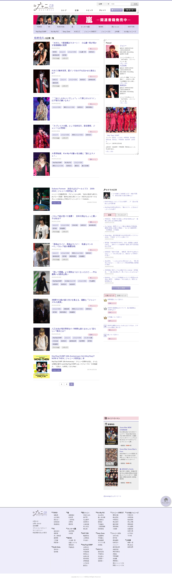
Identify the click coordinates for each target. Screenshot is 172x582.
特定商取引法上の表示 (40, 532)
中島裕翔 (121, 139)
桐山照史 (115, 517)
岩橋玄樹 (66, 309)
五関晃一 (101, 558)
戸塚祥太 (101, 554)
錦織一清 (130, 542)
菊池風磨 (101, 540)
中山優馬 (92, 281)
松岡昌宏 (56, 522)
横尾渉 (100, 522)
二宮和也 (71, 519)
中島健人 (101, 538)
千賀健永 (101, 524)
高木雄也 (132, 137)
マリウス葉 (101, 542)
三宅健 (56, 540)
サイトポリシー (38, 530)
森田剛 (56, 538)
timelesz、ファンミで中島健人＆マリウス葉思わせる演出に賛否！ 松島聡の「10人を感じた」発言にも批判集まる (121, 279)
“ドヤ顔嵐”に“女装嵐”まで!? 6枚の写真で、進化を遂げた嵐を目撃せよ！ (124, 194)
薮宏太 (77, 165)
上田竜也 (86, 538)
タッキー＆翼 (88, 337)
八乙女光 (55, 341)
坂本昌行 (56, 531)
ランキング (122, 215)
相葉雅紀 (71, 515)
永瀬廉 (115, 558)
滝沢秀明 (81, 341)
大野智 (71, 522)
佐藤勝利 (101, 536)
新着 (109, 215)
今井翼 (71, 533)
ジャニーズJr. (72, 52)
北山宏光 (101, 515)
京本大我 (74, 225)
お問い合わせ (37, 523)
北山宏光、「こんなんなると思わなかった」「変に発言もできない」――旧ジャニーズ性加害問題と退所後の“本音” (122, 262)
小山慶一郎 (82, 52)
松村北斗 (91, 52)
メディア (65, 58)
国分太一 (56, 519)
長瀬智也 (56, 524)
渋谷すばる (86, 515)
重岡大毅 (115, 515)
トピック (89, 10)
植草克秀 (130, 547)
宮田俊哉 (101, 529)
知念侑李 (72, 284)
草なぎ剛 (130, 522)
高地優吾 (62, 228)
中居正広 (130, 515)
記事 (76, 10)
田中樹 (64, 55)
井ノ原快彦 (57, 536)
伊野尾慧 (126, 137)
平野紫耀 (115, 556)
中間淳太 (115, 519)
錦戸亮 (85, 517)
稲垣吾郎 (130, 519)
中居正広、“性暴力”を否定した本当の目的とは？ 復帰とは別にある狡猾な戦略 (121, 220)
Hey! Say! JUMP (113, 135)
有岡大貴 (108, 139)
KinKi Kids (56, 547)
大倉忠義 (86, 524)
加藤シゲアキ (73, 542)
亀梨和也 (86, 536)
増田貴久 (71, 545)
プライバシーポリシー (40, 528)
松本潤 (71, 517)
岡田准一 (56, 542)
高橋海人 (115, 561)
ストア (63, 10)
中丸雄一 (86, 540)
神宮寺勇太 (89, 107)
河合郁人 (101, 556)
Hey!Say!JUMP (57, 162)
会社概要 (35, 526)
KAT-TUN (85, 533)
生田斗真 (130, 531)
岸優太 (115, 554)
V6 (54, 529)
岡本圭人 (114, 139)
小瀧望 (115, 529)
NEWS (55, 52)
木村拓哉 (130, 517)
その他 (130, 535)
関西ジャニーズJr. (118, 565)
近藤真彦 (130, 529)
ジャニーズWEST (118, 513)
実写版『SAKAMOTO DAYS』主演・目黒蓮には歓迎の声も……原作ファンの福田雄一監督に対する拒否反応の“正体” (122, 244)
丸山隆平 (86, 519)
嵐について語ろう (113, 334)
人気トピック (109, 295)
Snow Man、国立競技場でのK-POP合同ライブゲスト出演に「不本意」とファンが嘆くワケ (121, 236)
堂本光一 (56, 549)
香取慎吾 (130, 524)
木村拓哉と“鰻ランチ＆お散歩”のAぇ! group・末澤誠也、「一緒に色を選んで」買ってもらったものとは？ (122, 271)
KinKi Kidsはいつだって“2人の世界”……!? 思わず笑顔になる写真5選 (121, 202)
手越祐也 (71, 547)
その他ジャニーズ (70, 281)
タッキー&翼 (71, 529)
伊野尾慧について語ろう (115, 299)
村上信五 (86, 526)
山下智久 (130, 533)
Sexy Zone (100, 533)
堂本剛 (56, 552)
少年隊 (128, 540)
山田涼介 (55, 284)
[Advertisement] (60, 183)
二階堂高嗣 (101, 526)
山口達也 (56, 517)
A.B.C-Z (55, 79)
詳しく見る (124, 63)
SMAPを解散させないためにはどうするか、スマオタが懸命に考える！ (122, 326)
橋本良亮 (55, 83)
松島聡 (100, 545)
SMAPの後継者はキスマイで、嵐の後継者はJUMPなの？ (122, 309)
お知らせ (35, 521)
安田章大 (86, 522)
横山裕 (85, 529)
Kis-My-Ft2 (68, 162)
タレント (102, 10)
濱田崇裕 (115, 526)
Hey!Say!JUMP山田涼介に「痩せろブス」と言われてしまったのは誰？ (121, 208)
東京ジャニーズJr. (69, 107)
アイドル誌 (56, 58)
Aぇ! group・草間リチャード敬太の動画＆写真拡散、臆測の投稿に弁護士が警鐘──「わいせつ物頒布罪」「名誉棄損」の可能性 (121, 228)
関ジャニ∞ (85, 513)
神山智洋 (115, 522)
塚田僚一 (101, 561)
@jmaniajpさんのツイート (112, 496)
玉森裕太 (101, 519)
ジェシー (62, 52)
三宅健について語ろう (115, 317)
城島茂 (56, 515)
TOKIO (55, 513)
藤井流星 (115, 524)
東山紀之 (130, 545)
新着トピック (121, 295)
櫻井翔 (71, 524)
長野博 (56, 533)
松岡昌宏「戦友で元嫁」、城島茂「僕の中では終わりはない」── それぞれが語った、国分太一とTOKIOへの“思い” (122, 253)
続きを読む (56, 203)
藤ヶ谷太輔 (85, 165)
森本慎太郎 (56, 55)
